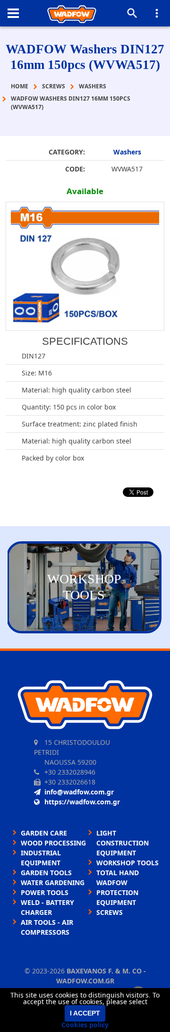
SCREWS (109, 912)
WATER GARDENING (53, 882)
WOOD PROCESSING (53, 842)
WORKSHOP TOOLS (127, 862)
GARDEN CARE (44, 832)
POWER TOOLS (44, 892)
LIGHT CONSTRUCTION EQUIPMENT (122, 842)
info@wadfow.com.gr (79, 791)
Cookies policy (85, 1024)
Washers (127, 151)
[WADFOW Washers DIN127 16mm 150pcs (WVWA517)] (85, 266)
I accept (85, 1013)
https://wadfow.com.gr (82, 801)
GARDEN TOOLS (46, 872)
